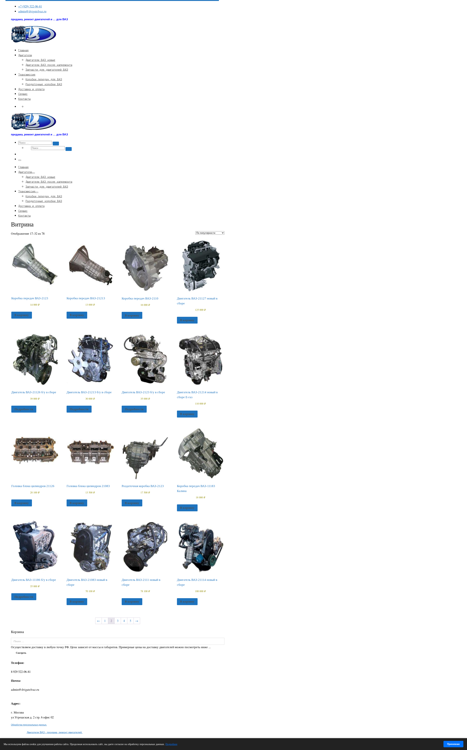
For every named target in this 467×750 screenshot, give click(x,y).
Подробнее (171, 744)
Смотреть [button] (21, 652)
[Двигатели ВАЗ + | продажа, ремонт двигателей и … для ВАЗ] (34, 42)
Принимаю (453, 744)
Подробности (23, 409)
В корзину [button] (21, 315)
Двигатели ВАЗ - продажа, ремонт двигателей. (54, 732)
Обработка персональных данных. (29, 725)
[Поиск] (220, 641)
